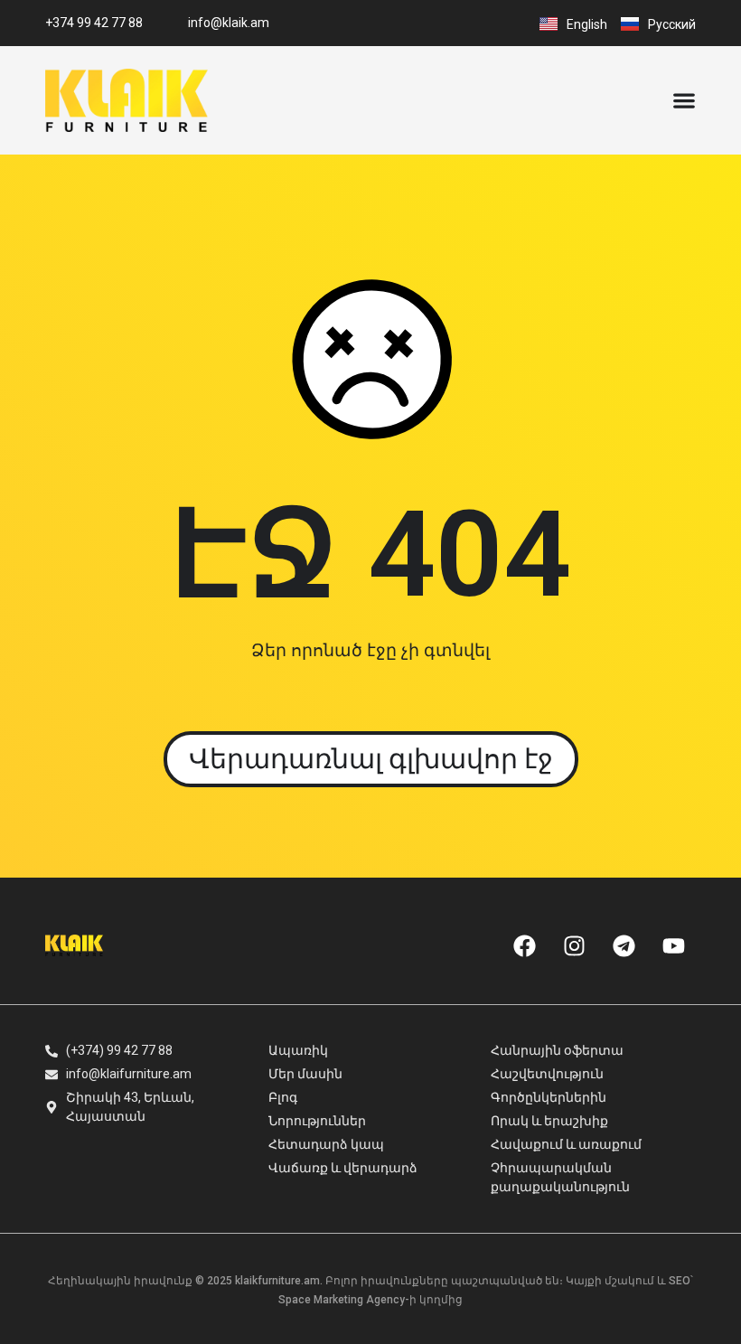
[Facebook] (524, 945)
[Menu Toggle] (684, 100)
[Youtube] (673, 945)
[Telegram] (623, 945)
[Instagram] (573, 945)
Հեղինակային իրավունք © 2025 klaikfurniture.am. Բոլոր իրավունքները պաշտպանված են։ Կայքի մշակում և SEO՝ (370, 1280)
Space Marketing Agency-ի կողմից (370, 1299)
